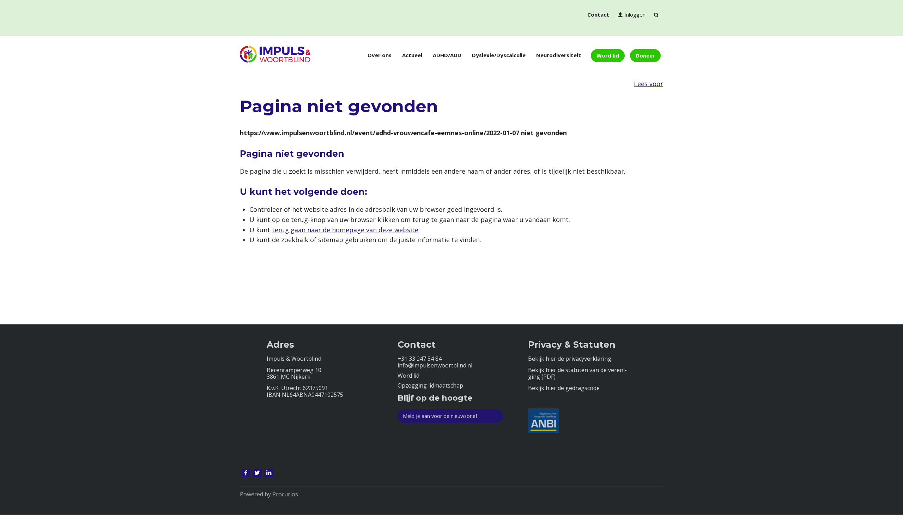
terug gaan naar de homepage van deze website (345, 230)
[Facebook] (246, 473)
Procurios (285, 494)
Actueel (412, 55)
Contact (598, 14)
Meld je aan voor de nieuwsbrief (440, 416)
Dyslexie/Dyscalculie (499, 55)
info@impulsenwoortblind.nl (435, 365)
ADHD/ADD (447, 55)
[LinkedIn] (269, 473)
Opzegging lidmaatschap (430, 385)
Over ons (380, 55)
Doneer (645, 55)
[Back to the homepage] (275, 55)
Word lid (607, 55)
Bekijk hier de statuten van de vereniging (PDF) (577, 373)
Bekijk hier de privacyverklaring (569, 358)
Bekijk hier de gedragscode (564, 388)
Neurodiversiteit (558, 55)
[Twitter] (257, 473)
